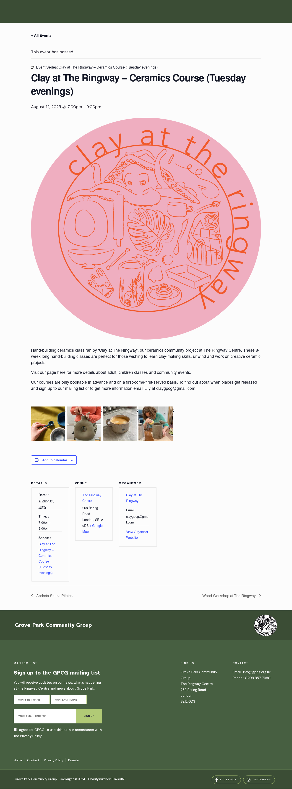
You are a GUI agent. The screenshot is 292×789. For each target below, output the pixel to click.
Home (18, 760)
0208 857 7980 (258, 678)
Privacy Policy (31, 736)
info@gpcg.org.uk (257, 672)
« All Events (41, 35)
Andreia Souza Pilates (54, 595)
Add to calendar (54, 460)
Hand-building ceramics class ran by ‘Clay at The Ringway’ (84, 350)
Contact (33, 760)
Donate (73, 760)
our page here (52, 372)
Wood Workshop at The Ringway (229, 595)
